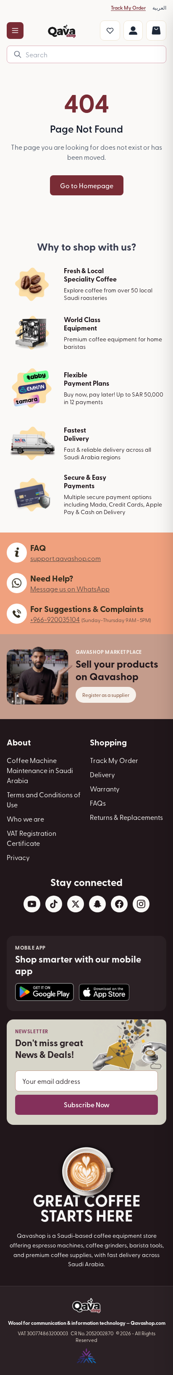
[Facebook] (119, 904)
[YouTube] (32, 904)
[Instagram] (141, 904)
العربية (159, 7)
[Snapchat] (97, 904)
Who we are (25, 818)
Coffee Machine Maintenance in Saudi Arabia (40, 770)
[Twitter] (75, 904)
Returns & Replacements (126, 817)
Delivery (102, 774)
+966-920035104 (55, 619)
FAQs (98, 802)
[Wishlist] (110, 30)
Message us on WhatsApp (70, 588)
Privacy (18, 857)
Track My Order (128, 7)
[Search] (17, 54)
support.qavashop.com (65, 558)
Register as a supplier (105, 694)
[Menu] (15, 30)
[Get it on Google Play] (44, 992)
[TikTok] (53, 904)
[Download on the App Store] (104, 992)
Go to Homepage (86, 185)
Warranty (105, 788)
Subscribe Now (87, 1104)
